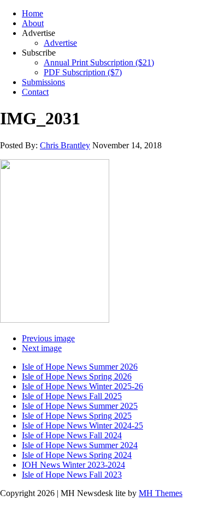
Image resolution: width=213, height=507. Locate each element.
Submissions (43, 82)
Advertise (60, 42)
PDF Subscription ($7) (83, 72)
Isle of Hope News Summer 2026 (80, 366)
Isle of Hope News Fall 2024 (72, 435)
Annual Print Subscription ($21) (99, 62)
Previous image (48, 338)
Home (32, 13)
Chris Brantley (65, 145)
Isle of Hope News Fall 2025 (72, 396)
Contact (35, 91)
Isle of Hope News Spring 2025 (77, 415)
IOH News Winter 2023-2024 (73, 464)
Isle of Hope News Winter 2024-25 (82, 425)
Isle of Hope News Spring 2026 (77, 376)
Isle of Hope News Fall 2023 (72, 474)
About (33, 23)
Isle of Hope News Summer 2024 (80, 445)
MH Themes (160, 493)
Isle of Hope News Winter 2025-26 (82, 386)
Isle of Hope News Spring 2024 (77, 455)
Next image (42, 348)
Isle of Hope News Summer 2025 (80, 406)
